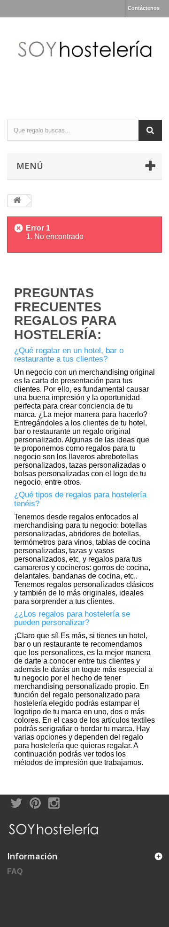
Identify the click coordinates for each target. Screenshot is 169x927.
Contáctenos (144, 8)
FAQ (15, 871)
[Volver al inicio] (17, 201)
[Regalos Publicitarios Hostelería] (84, 60)
